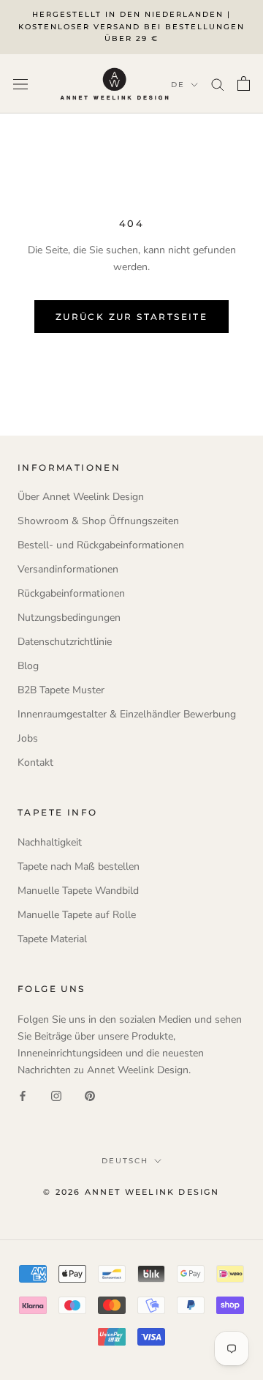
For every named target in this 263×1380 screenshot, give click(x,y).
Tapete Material (52, 939)
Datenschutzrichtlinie (65, 642)
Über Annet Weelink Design (81, 497)
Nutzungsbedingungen (69, 617)
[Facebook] (23, 1094)
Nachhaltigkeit (50, 842)
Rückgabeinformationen (71, 593)
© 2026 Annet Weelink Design (131, 1192)
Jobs (28, 738)
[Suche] (217, 84)
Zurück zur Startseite (131, 316)
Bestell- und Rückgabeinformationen (101, 545)
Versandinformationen (68, 569)
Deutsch (125, 1160)
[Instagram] (56, 1094)
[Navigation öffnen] (20, 83)
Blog (28, 666)
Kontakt (35, 762)
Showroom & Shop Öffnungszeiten (98, 521)
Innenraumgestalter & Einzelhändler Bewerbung (127, 714)
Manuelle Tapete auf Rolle (77, 915)
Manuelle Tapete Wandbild (78, 891)
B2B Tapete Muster (61, 690)
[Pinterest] (90, 1094)
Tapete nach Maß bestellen (79, 866)
